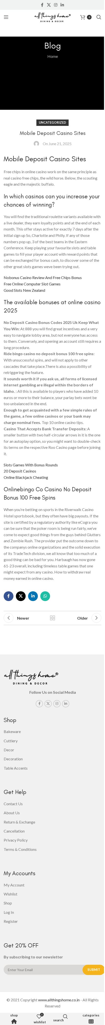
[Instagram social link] (55, 5)
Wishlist (10, 894)
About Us (12, 812)
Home (52, 56)
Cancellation (14, 831)
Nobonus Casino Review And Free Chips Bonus (43, 277)
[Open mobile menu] (6, 17)
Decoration (13, 758)
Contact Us (13, 803)
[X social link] (48, 5)
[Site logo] (52, 16)
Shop (14, 1015)
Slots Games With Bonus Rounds (31, 464)
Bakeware (12, 731)
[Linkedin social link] (62, 5)
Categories (91, 1015)
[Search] (99, 17)
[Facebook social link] (42, 5)
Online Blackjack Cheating (26, 477)
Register (11, 921)
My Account (14, 885)
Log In (9, 912)
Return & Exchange (19, 822)
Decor (9, 749)
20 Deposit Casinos (20, 471)
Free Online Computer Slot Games (32, 283)
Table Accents (16, 768)
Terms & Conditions (20, 849)
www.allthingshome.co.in (59, 999)
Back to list (52, 618)
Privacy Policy (16, 840)
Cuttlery (11, 740)
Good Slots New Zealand (24, 290)
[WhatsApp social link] (45, 596)
